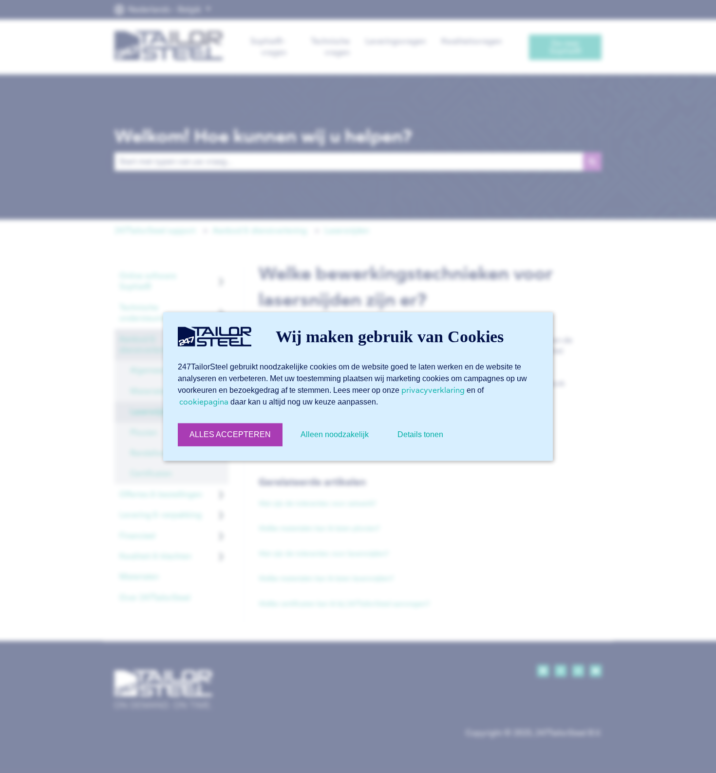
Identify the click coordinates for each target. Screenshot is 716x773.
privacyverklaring (433, 390)
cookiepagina (203, 401)
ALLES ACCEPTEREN (230, 434)
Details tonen (420, 434)
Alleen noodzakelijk (335, 434)
